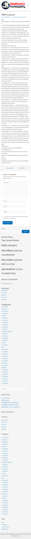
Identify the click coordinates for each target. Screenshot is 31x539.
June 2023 (4, 292)
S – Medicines (5, 365)
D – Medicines (5, 320)
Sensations (4, 367)
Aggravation (4, 309)
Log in (3, 522)
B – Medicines (5, 311)
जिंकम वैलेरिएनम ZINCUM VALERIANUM (10, 402)
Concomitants (5, 318)
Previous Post (10, 168)
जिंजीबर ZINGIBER (9, 245)
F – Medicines (5, 324)
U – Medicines (5, 372)
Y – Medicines (5, 381)
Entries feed (4, 524)
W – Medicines (5, 376)
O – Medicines (5, 354)
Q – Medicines (5, 358)
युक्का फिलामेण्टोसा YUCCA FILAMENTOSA (10, 407)
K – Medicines (5, 338)
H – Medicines (5, 329)
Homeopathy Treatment (7, 331)
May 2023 (4, 295)
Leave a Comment (6, 17)
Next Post (22, 168)
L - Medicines (14, 17)
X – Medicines (5, 378)
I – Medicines (5, 333)
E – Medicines (5, 322)
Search (3, 228)
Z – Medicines (5, 383)
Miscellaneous (5, 349)
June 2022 (4, 297)
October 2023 (5, 290)
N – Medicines (5, 351)
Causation (4, 315)
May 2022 (4, 299)
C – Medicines (5, 313)
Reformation (4, 363)
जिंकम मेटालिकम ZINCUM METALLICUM (10, 404)
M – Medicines (5, 345)
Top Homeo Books (10, 240)
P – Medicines (5, 356)
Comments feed (5, 526)
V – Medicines (5, 374)
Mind (3, 347)
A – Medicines (5, 306)
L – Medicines (5, 340)
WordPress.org (5, 529)
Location (4, 342)
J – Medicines (5, 336)
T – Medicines (5, 369)
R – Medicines (5, 360)
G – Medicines (5, 327)
